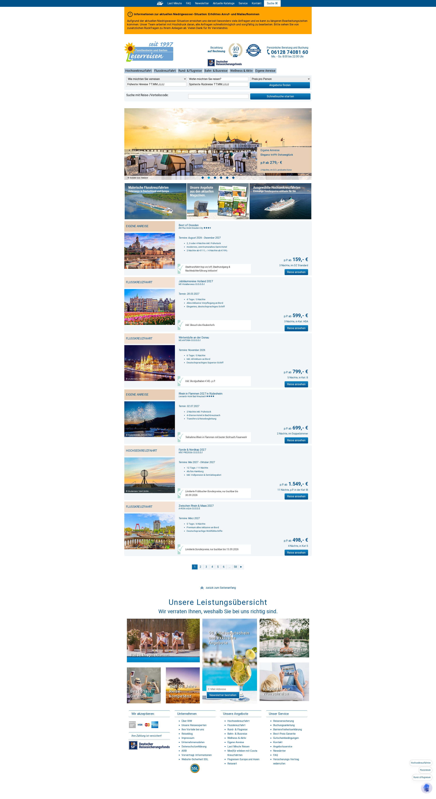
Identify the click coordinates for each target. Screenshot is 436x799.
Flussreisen (425, 770)
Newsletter (279, 750)
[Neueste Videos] (163, 640)
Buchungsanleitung (284, 725)
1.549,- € (297, 484)
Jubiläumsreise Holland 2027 (196, 281)
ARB (184, 750)
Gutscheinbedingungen (286, 738)
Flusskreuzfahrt (165, 70)
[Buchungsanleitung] (284, 681)
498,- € (299, 540)
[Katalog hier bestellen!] (284, 637)
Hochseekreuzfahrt (138, 70)
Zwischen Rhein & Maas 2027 (196, 505)
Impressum (188, 738)
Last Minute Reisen (238, 746)
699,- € (299, 428)
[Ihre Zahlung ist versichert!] (225, 62)
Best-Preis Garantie (141, 694)
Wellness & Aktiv (241, 70)
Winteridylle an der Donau (194, 337)
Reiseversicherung (283, 720)
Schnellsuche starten (280, 96)
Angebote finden (280, 85)
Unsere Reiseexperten (194, 725)
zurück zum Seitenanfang (218, 587)
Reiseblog (187, 733)
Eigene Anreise (265, 70)
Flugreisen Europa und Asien (243, 759)
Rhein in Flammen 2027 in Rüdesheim (200, 393)
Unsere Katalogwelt (282, 650)
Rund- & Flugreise (190, 70)
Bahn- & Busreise (216, 70)
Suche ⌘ (272, 3)
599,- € (299, 315)
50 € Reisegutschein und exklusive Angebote (228, 638)
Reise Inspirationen (149, 655)
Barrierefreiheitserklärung (287, 729)
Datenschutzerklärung (194, 746)
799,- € (299, 371)
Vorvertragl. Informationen (197, 755)
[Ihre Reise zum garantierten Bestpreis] (253, 49)
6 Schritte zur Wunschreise (276, 691)
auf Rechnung (216, 51)
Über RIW (187, 720)
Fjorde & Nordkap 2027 (192, 449)
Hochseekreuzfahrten (421, 763)
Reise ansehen (296, 272)
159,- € (299, 259)
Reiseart (232, 763)
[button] (427, 788)
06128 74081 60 (289, 52)
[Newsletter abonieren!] (229, 660)
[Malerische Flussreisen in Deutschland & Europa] (155, 201)
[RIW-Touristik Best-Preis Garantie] (144, 685)
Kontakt (277, 742)
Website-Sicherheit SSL (195, 759)
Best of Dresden (189, 225)
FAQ (188, 3)
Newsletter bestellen (222, 695)
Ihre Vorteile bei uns (193, 729)
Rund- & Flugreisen (422, 777)
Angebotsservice (282, 746)
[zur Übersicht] (154, 51)
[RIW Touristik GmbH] (160, 3)
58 (235, 566)
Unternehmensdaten (193, 742)
